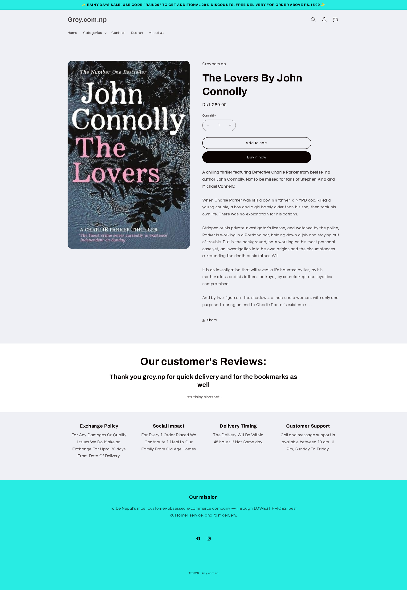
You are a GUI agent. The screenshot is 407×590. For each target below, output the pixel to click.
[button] (94, 33)
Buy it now (257, 157)
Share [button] (212, 320)
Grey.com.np (210, 573)
